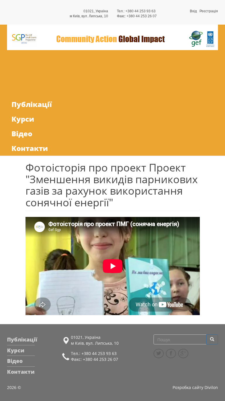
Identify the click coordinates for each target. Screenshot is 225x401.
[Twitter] (159, 353)
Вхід (193, 11)
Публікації (31, 104)
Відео (21, 133)
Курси (22, 119)
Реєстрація (209, 11)
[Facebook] (171, 353)
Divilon (211, 387)
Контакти (29, 148)
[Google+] (183, 353)
